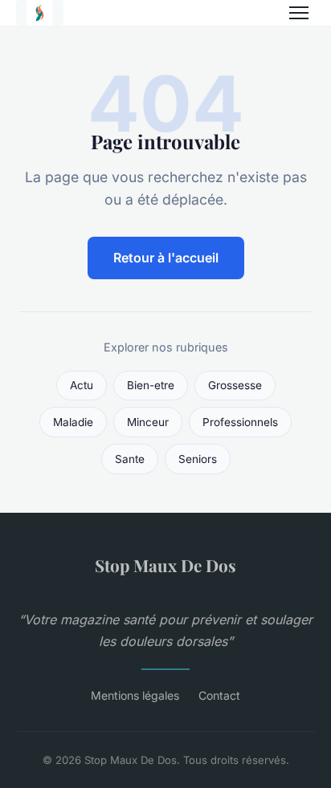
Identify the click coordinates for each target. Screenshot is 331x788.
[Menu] (299, 13)
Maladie (73, 422)
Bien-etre (150, 385)
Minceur (148, 422)
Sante (130, 459)
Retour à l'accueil (166, 258)
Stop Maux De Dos (165, 565)
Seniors (197, 459)
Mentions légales (135, 695)
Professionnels (240, 422)
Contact (219, 695)
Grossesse (235, 385)
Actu (81, 385)
